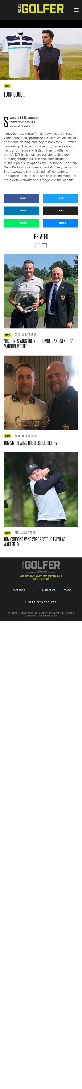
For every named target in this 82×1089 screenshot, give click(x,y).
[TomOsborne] (41, 489)
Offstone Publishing (38, 613)
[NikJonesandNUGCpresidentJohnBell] (41, 291)
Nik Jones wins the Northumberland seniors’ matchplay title (38, 344)
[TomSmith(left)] (41, 393)
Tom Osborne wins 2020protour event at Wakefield (34, 542)
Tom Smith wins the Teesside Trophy (30, 443)
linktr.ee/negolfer (41, 602)
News (7, 334)
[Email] (33, 105)
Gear (7, 86)
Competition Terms (47, 615)
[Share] (5, 105)
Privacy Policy (57, 613)
